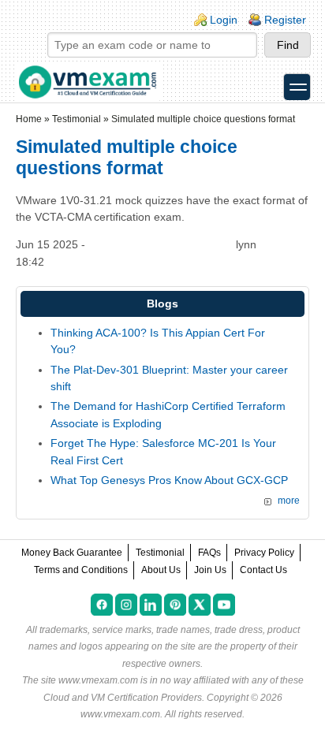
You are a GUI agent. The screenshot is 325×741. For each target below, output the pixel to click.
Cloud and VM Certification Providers (122, 697)
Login (223, 19)
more (289, 500)
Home (29, 119)
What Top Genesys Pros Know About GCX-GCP (169, 480)
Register (285, 19)
